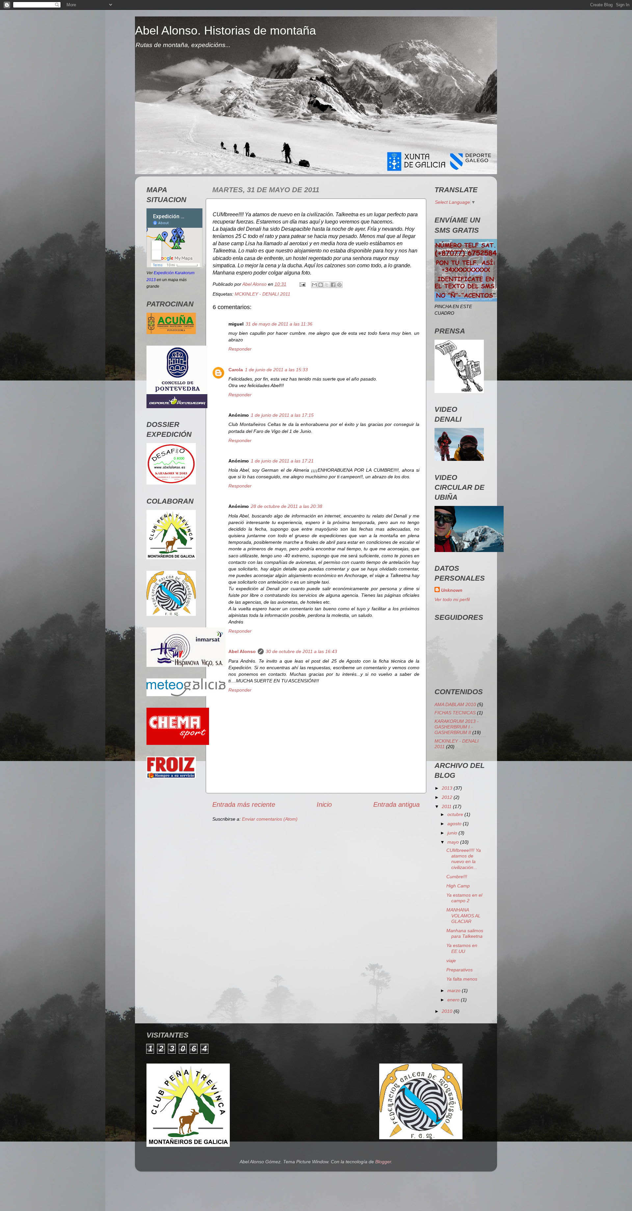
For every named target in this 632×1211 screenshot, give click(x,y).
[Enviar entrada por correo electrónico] (302, 284)
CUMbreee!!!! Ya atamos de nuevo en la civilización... (463, 859)
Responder (239, 349)
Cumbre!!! (456, 876)
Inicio (324, 804)
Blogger (383, 1161)
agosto (455, 823)
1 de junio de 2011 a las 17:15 (282, 415)
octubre (455, 814)
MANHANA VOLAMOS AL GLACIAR (463, 915)
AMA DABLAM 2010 (455, 704)
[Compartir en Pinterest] (339, 284)
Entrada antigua (396, 804)
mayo (453, 842)
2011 (447, 806)
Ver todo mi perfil (452, 599)
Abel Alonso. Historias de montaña (225, 30)
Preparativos (459, 969)
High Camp (458, 885)
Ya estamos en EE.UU (461, 948)
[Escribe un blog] (320, 284)
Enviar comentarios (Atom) (270, 819)
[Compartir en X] (327, 284)
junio (453, 832)
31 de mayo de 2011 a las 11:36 (279, 324)
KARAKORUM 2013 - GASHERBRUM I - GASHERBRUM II (456, 727)
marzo (454, 990)
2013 (448, 788)
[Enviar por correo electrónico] (314, 284)
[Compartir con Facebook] (333, 284)
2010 (448, 1011)
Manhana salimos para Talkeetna (464, 933)
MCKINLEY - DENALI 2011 (262, 294)
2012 (448, 797)
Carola (235, 369)
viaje (451, 960)
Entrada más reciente (243, 804)
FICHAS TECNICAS (455, 712)
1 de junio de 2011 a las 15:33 (276, 369)
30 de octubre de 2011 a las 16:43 (301, 651)
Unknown (451, 590)
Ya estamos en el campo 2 (464, 897)
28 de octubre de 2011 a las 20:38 (286, 506)
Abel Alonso (242, 651)
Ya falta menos (461, 979)
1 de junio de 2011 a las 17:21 (282, 460)
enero (454, 999)
